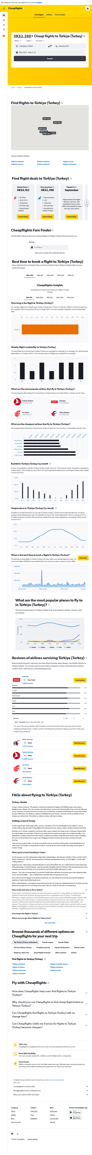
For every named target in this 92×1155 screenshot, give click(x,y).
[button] (89, 2)
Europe (19, 87)
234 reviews (26, 784)
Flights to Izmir (68, 161)
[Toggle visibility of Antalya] (41, 647)
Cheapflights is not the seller (24, 1086)
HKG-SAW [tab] (29, 275)
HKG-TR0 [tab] (29, 297)
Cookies (39, 2)
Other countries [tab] (60, 953)
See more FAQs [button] (50, 923)
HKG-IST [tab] (71, 275)
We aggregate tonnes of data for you (27, 1090)
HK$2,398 (22, 36)
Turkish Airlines (27, 752)
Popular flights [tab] (63, 942)
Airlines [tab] (74, 953)
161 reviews (26, 772)
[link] (23, 216)
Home (13, 87)
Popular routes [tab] (79, 947)
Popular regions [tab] (48, 942)
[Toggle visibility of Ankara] (67, 647)
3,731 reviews (27, 746)
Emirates (25, 676)
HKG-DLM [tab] (60, 275)
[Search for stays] (4, 20)
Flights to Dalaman (70, 164)
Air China (25, 765)
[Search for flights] (4, 15)
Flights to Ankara (17, 164)
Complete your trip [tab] (43, 947)
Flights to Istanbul (17, 161)
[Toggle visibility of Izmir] (59, 647)
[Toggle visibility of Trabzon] (50, 647)
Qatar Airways (27, 739)
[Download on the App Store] (75, 1118)
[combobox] (40, 41)
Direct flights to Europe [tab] (42, 953)
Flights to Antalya (43, 161)
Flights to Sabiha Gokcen (59, 964)
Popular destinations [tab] (62, 947)
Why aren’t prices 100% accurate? (26, 1095)
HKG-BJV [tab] (40, 275)
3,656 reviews (27, 683)
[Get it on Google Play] (75, 1112)
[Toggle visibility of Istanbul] (32, 647)
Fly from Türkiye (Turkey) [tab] (23, 947)
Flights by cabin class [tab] (21, 953)
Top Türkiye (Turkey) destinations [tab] (25, 942)
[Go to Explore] (4, 29)
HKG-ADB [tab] (50, 275)
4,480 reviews (27, 759)
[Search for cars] (4, 25)
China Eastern (27, 778)
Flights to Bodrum (43, 164)
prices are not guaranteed (57, 1080)
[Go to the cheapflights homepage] (16, 8)
